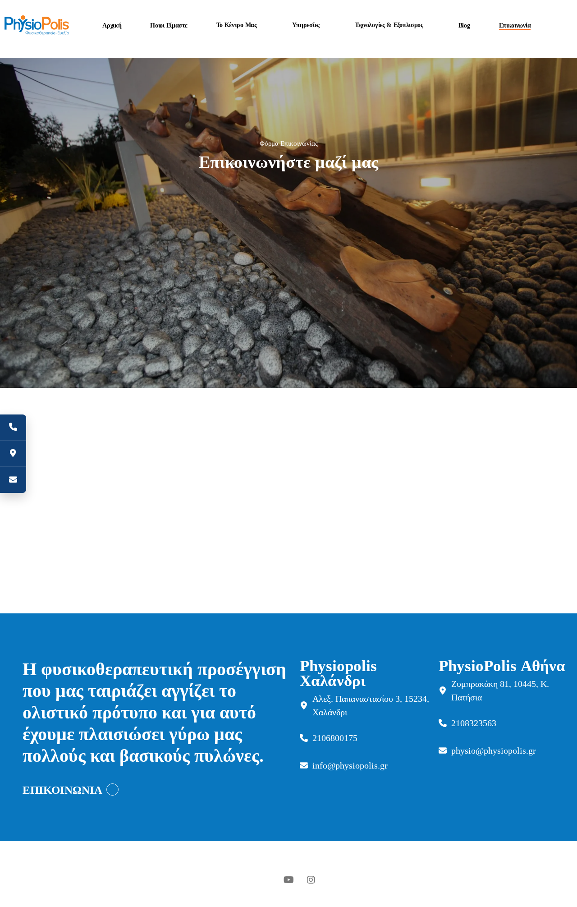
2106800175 (334, 738)
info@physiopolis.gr (350, 765)
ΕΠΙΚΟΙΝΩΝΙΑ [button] (62, 790)
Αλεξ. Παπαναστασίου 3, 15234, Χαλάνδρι (370, 705)
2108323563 (473, 723)
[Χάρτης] (13, 454)
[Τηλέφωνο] (13, 427)
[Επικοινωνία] (13, 480)
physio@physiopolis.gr (493, 750)
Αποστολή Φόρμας (210, 405)
